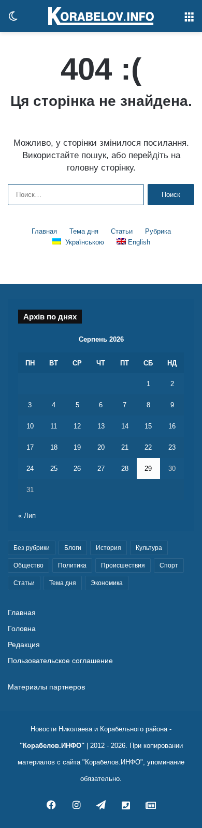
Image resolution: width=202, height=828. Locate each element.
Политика (72, 565)
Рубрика (158, 231)
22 (148, 447)
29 (148, 468)
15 (148, 426)
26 (77, 468)
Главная (44, 231)
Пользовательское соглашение (60, 661)
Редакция (24, 645)
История (108, 547)
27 (101, 468)
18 (53, 447)
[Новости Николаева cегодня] (101, 16)
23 (172, 447)
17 (30, 447)
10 (30, 426)
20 (101, 447)
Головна (22, 629)
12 (77, 426)
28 (124, 468)
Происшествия (123, 565)
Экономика (107, 583)
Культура (149, 547)
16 (172, 426)
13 (101, 426)
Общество (28, 565)
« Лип (27, 515)
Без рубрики (31, 547)
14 (124, 426)
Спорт (169, 565)
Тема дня (83, 231)
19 (77, 447)
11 (53, 426)
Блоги (72, 547)
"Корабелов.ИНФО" (52, 745)
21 (124, 447)
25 (53, 468)
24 (30, 468)
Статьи (122, 231)
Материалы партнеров (46, 687)
